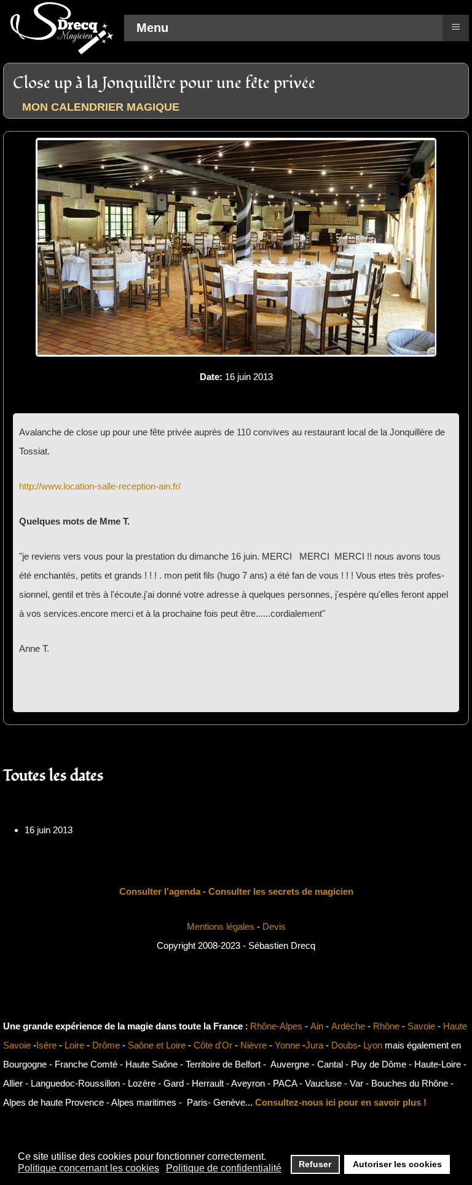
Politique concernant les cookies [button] (88, 1168)
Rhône (386, 1026)
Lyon (372, 1045)
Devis (274, 926)
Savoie (421, 1026)
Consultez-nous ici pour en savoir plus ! (341, 1102)
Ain (316, 1026)
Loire (74, 1045)
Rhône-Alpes (276, 1026)
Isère (46, 1045)
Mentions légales (220, 926)
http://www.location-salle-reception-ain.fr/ (100, 486)
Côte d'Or (213, 1045)
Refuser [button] (315, 1164)
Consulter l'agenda (159, 891)
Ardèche (348, 1026)
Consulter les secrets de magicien (280, 891)
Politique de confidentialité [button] (223, 1168)
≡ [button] (455, 26)
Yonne (287, 1045)
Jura (314, 1045)
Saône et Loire (157, 1045)
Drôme (106, 1045)
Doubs (344, 1045)
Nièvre (253, 1045)
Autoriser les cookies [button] (397, 1164)
